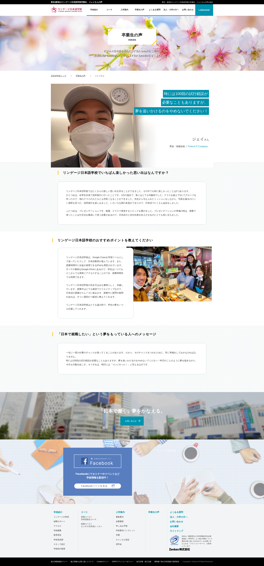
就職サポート (59, 521)
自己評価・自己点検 (143, 562)
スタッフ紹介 (59, 544)
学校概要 (57, 530)
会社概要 (174, 526)
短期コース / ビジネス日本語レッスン (91, 525)
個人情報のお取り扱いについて (82, 562)
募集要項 (120, 517)
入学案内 (120, 512)
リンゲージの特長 (61, 517)
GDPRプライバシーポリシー (122, 562)
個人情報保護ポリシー (59, 562)
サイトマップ (176, 531)
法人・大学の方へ (179, 517)
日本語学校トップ (58, 76)
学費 (118, 535)
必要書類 (120, 521)
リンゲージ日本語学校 (166, 450)
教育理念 (57, 535)
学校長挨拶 (58, 540)
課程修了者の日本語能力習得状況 (166, 562)
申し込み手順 (121, 526)
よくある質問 (176, 512)
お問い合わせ (176, 521)
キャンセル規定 (122, 540)
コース (84, 512)
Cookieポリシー (103, 562)
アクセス (57, 526)
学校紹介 (58, 512)
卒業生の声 (80, 76)
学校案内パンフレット (125, 530)
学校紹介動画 (59, 549)
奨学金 (119, 544)
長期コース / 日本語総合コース (88, 518)
